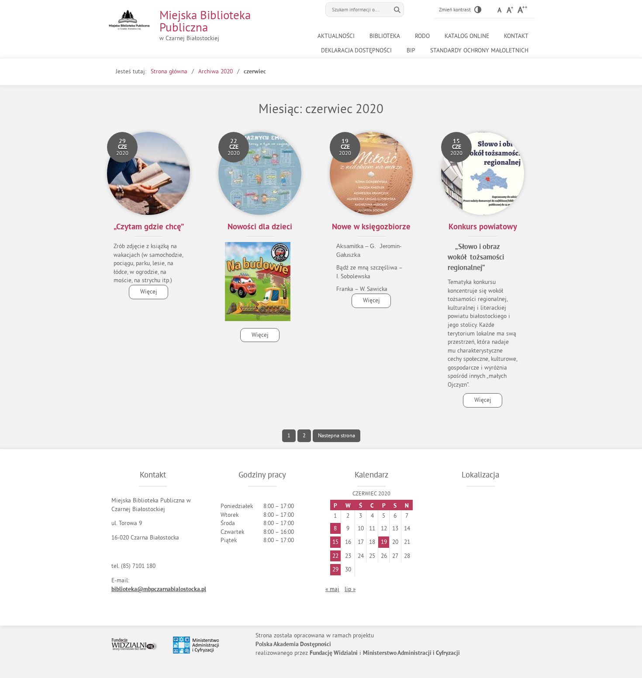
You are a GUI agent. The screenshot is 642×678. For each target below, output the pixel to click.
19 (384, 542)
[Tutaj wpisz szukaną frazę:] (358, 10)
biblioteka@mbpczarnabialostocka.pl (158, 589)
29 (335, 569)
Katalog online (467, 36)
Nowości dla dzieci (260, 227)
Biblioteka (384, 36)
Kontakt (516, 36)
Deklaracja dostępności (356, 50)
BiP (411, 50)
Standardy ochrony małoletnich (479, 50)
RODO (422, 36)
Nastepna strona (336, 435)
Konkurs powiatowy (483, 227)
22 (335, 556)
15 (335, 542)
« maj (332, 589)
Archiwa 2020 (215, 71)
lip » (350, 589)
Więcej (143, 293)
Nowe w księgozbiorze (371, 227)
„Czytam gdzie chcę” (149, 227)
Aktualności (336, 36)
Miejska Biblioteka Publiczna (205, 21)
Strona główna (169, 71)
